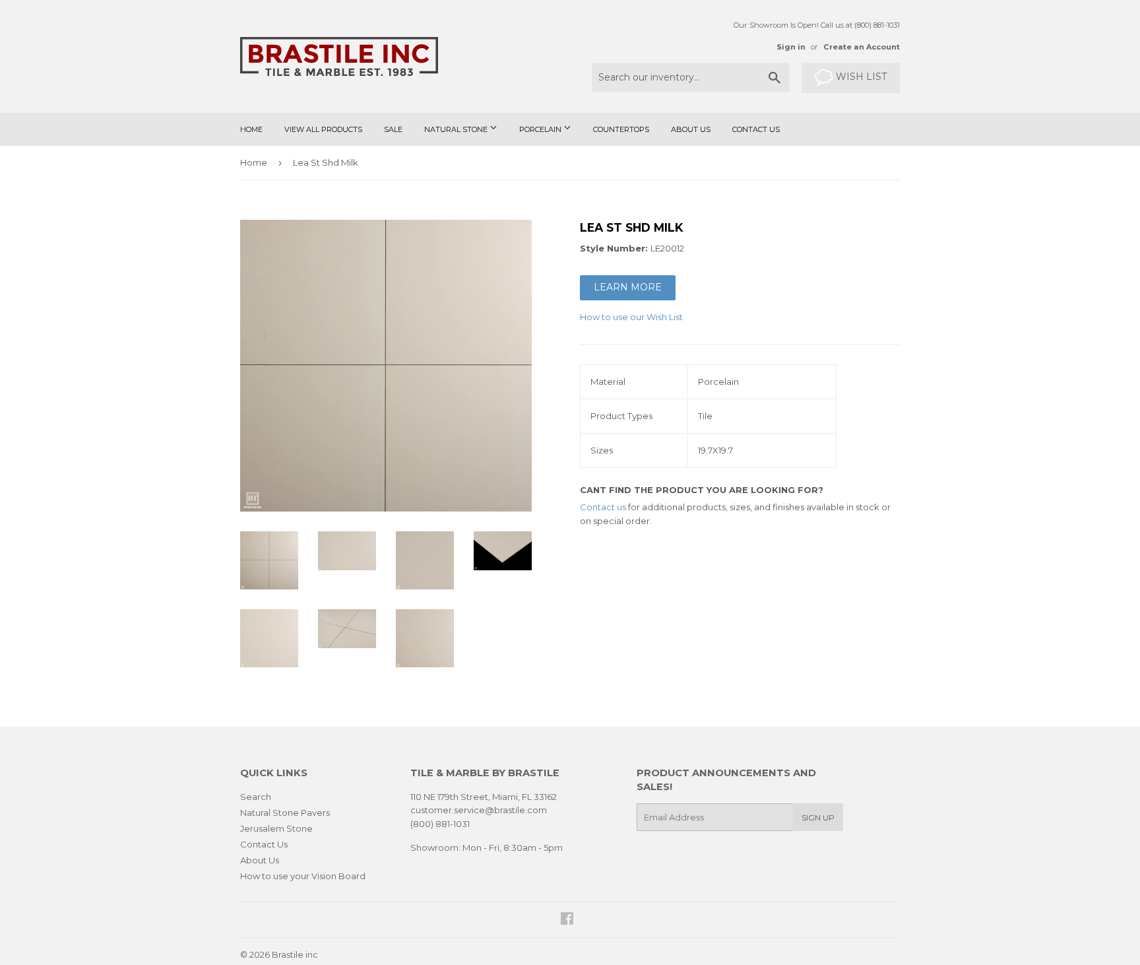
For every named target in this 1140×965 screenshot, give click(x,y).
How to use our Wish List (631, 317)
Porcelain (541, 129)
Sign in (791, 46)
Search (255, 796)
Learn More (628, 287)
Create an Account (861, 46)
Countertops (621, 129)
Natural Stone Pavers (285, 812)
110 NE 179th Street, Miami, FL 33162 (483, 796)
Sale (393, 129)
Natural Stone (457, 129)
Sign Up (818, 817)
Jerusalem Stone (276, 828)
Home (251, 129)
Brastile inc (295, 954)
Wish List (860, 77)
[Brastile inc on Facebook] (567, 920)
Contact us (603, 507)
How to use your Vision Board (302, 876)
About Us (691, 129)
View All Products (323, 129)
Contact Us (756, 129)
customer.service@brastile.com (478, 810)
